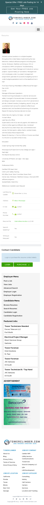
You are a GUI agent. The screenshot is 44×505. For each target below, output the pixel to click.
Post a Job (8, 281)
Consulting (25, 476)
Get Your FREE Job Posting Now (22, 10)
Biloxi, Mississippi (19, 200)
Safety (24, 479)
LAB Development (28, 470)
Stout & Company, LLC (29, 464)
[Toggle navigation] (38, 29)
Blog (4, 456)
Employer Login (10, 292)
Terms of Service (9, 462)
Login (7, 265)
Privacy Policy (8, 459)
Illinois (5, 485)
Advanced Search (11, 288)
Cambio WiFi (26, 453)
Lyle (23, 467)
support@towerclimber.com (22, 496)
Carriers (24, 485)
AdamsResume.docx (21, 221)
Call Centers (26, 482)
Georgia (6, 491)
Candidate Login (10, 312)
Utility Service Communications (28, 458)
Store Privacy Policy (10, 465)
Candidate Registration (13, 316)
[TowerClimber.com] (22, 18)
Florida (5, 479)
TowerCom (26, 461)
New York (6, 488)
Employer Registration (13, 295)
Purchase (22, 265)
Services (25, 488)
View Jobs (8, 284)
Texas (5, 482)
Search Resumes (10, 309)
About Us (6, 453)
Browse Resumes (11, 305)
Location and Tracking (29, 491)
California (6, 476)
